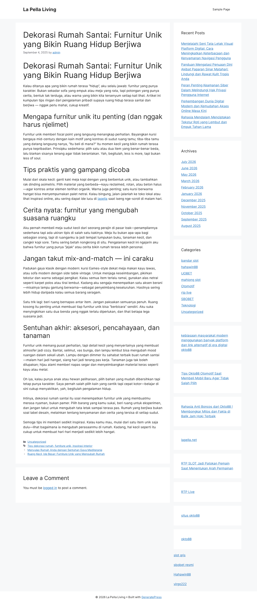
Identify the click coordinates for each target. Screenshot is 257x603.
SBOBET (187, 299)
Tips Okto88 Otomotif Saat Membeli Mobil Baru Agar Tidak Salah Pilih (205, 378)
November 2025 (193, 206)
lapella (102, 199)
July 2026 (188, 162)
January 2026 (191, 194)
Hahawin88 (182, 574)
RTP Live (188, 492)
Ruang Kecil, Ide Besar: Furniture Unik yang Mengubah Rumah (66, 453)
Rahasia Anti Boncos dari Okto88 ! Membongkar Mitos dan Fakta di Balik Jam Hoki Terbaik (207, 411)
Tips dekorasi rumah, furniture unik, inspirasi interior (59, 445)
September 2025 (194, 219)
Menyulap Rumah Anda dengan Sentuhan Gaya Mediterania (64, 450)
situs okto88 (190, 515)
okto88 (186, 539)
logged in (50, 488)
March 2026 (190, 181)
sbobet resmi (184, 565)
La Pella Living (39, 9)
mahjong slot (191, 280)
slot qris (180, 555)
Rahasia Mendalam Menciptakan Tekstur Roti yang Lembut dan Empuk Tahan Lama (205, 122)
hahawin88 (189, 267)
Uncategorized (36, 441)
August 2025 (191, 226)
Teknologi (188, 305)
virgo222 (180, 584)
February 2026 (192, 187)
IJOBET (186, 273)
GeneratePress (151, 597)
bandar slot (189, 260)
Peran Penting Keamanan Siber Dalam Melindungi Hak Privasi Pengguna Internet (204, 90)
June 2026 (189, 168)
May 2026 (188, 174)
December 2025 (193, 200)
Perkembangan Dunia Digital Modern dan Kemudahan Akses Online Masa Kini (205, 106)
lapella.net (189, 440)
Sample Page (221, 9)
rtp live (186, 292)
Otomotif (187, 286)
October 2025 (191, 213)
